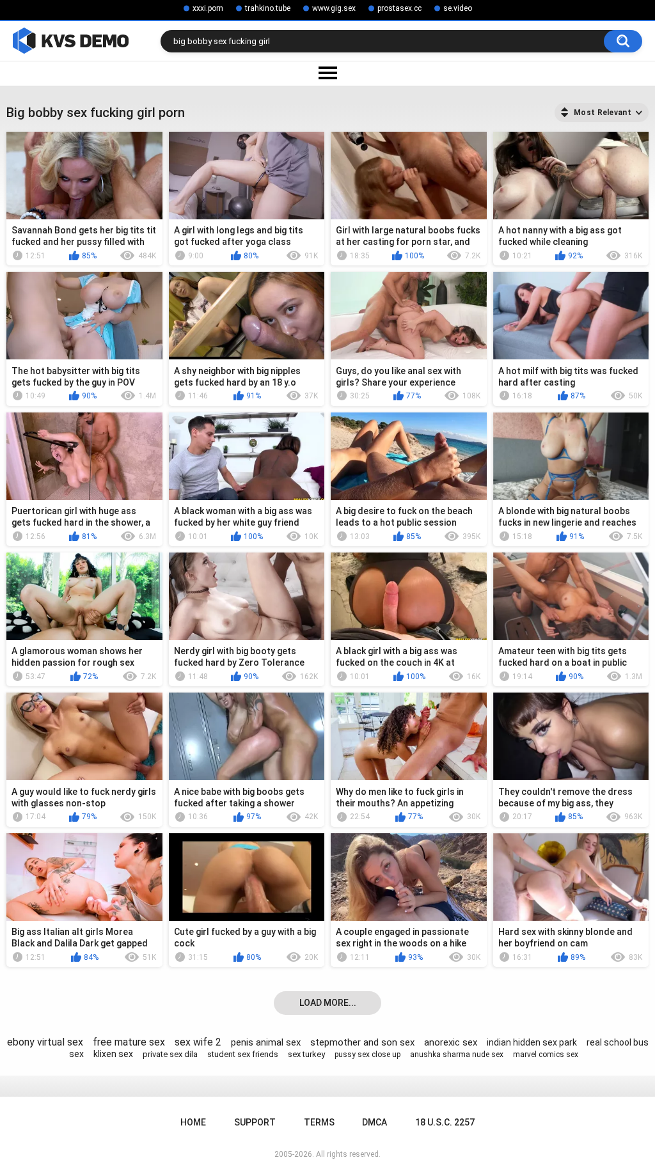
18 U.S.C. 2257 (445, 1122)
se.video (457, 8)
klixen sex (113, 1054)
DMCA (374, 1122)
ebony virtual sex (45, 1042)
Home (193, 1122)
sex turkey (306, 1054)
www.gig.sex (334, 8)
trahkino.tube (267, 8)
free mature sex (129, 1042)
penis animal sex (266, 1042)
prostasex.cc (399, 8)
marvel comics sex (545, 1054)
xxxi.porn (208, 8)
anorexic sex (450, 1042)
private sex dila (170, 1054)
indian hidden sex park (532, 1042)
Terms (319, 1122)
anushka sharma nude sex (456, 1054)
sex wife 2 (198, 1042)
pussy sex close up (367, 1054)
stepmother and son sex (362, 1042)
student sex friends (242, 1054)
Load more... (327, 1003)
